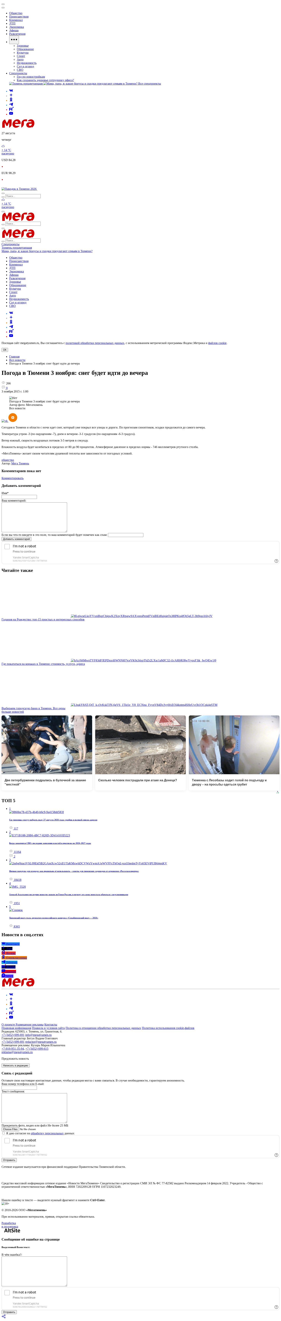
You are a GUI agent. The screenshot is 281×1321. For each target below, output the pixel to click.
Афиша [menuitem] (14, 30)
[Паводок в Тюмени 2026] (19, 188)
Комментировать (13, 478)
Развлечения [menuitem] (17, 33)
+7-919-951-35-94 (13, 1048)
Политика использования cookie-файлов (168, 1028)
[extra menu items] (14, 40)
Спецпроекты (10, 244)
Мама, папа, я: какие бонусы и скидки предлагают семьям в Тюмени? (47, 251)
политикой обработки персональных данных (95, 343)
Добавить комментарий (16, 539)
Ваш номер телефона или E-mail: (23, 1084)
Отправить (9, 1160)
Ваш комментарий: (14, 500)
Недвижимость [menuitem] (27, 63)
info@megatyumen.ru (38, 1035)
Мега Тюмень (20, 463)
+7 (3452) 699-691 (13, 1035)
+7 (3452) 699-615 (36, 1048)
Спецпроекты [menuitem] (18, 73)
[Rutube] (11, 109)
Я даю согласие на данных (39, 1133)
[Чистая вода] (47, 188)
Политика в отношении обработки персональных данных (103, 1028)
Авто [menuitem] (20, 59)
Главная (14, 356)
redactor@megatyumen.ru (41, 1041)
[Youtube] (11, 114)
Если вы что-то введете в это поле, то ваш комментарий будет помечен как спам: (54, 534)
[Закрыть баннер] (3, 4)
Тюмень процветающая (17, 247)
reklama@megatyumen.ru (17, 1052)
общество (8, 460)
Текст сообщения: (13, 1091)
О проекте (9, 1024)
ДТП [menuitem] (12, 23)
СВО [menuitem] (20, 69)
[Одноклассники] (11, 100)
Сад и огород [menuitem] (25, 66)
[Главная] (45, 126)
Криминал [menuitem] (16, 20)
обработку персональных (47, 1133)
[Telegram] (11, 105)
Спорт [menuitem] (21, 56)
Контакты (50, 1024)
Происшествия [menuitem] (18, 16)
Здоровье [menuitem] (23, 45)
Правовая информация (16, 1028)
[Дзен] (11, 95)
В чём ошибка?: (12, 1254)
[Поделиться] (4, 1317)
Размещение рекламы (30, 1024)
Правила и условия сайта (48, 1028)
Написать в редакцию (15, 1065)
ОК (4, 349)
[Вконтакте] (11, 91)
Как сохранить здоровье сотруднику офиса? (45, 80)
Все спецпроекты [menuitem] (149, 83)
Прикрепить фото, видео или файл (35, 1125)
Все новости (17, 360)
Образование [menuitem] (25, 49)
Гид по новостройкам (31, 76)
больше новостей (13, 711)
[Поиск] (3, 193)
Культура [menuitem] (22, 52)
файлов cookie (217, 343)
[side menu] (3, 7)
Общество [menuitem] (15, 13)
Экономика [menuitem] (16, 27)
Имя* (5, 493)
